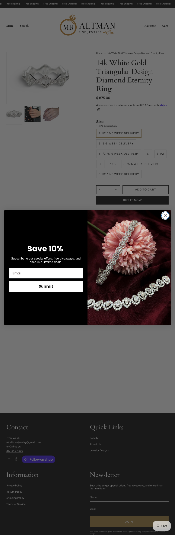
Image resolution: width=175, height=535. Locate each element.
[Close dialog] (165, 215)
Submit (46, 286)
